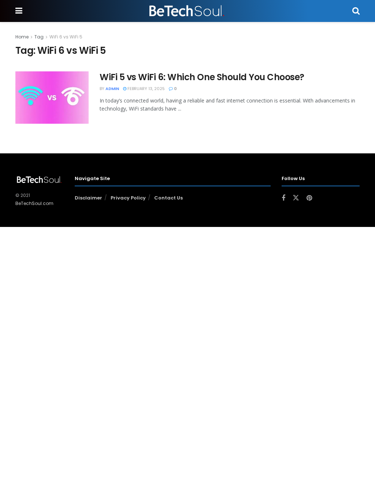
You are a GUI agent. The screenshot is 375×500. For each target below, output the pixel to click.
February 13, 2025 (145, 89)
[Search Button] (356, 11)
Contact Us (168, 197)
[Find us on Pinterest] (309, 198)
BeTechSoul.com (34, 203)
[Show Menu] (18, 11)
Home (22, 37)
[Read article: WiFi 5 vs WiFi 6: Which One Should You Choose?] (52, 97)
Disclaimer (88, 197)
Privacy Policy (128, 197)
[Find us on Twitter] (296, 198)
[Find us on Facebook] (283, 198)
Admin (112, 89)
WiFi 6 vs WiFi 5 (65, 37)
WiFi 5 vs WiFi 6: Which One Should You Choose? (202, 77)
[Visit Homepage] (187, 11)
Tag (39, 37)
